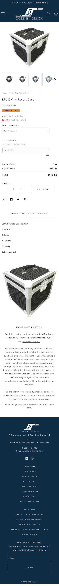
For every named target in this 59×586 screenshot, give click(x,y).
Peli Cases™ (29, 481)
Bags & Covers (29, 476)
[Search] (48, 14)
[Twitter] (18, 199)
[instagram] (32, 458)
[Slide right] (52, 81)
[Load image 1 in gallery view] (9, 79)
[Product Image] (29, 47)
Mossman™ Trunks (29, 502)
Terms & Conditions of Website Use (29, 529)
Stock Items (29, 497)
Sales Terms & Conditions (29, 514)
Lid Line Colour (9, 140)
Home (4, 93)
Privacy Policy (29, 535)
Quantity (7, 183)
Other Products (29, 491)
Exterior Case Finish (10, 125)
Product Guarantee (39, 399)
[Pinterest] (25, 199)
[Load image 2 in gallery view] (22, 79)
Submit (29, 568)
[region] (29, 2)
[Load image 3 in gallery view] (35, 79)
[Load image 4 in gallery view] (48, 79)
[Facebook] (11, 199)
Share (5, 199)
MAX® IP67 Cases (29, 486)
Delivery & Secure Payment (29, 519)
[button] (3, 14)
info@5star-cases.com (30, 451)
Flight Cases (29, 471)
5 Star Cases (33, 582)
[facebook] (27, 458)
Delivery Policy (31, 341)
